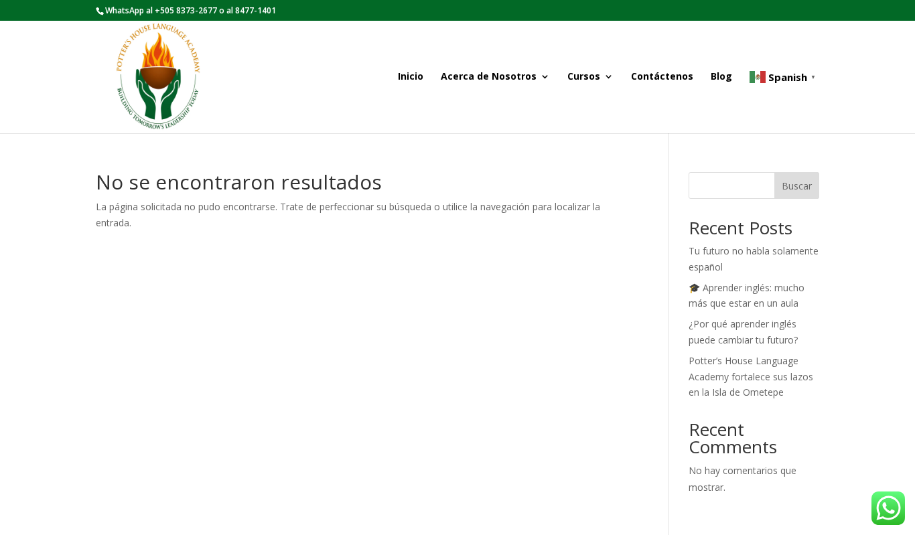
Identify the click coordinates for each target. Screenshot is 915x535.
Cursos (583, 77)
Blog (721, 77)
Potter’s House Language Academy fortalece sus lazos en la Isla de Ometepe (751, 376)
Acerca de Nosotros (489, 77)
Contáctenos (662, 77)
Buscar (797, 185)
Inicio (410, 77)
